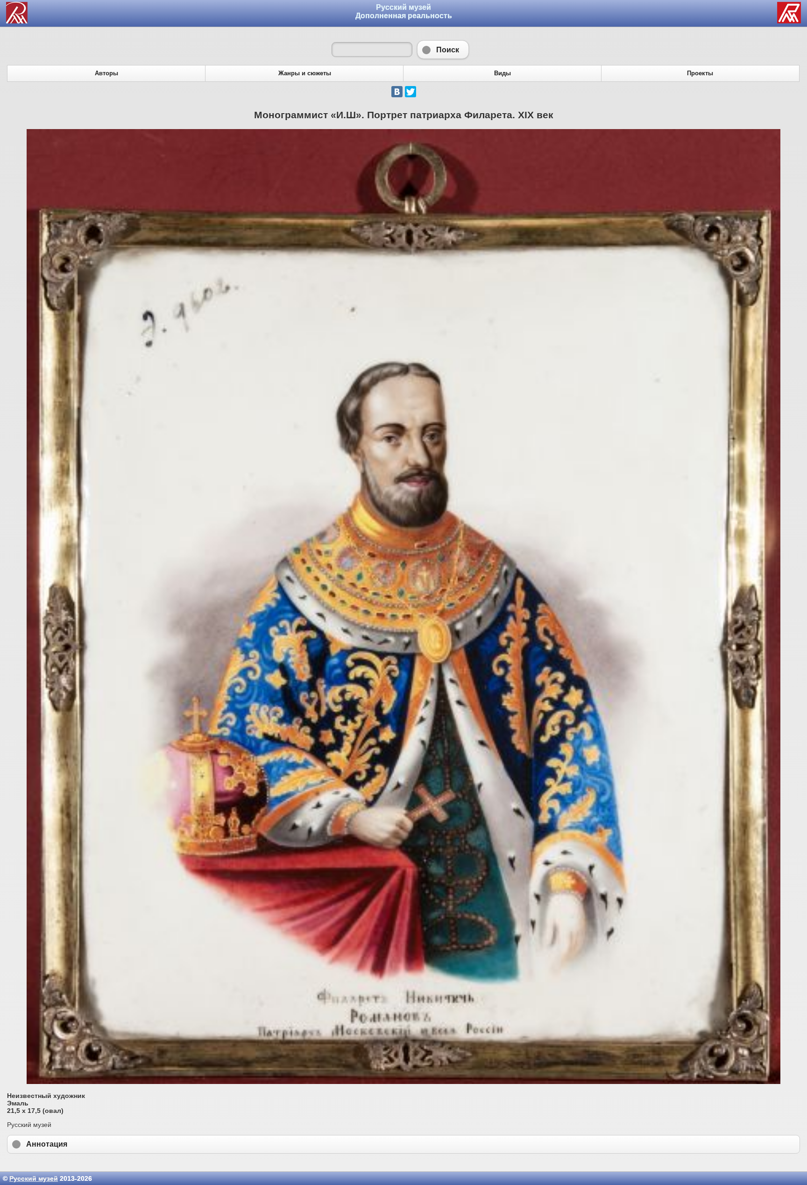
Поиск (443, 49)
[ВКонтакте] (397, 91)
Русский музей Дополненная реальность (403, 11)
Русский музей (33, 1178)
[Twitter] (410, 91)
